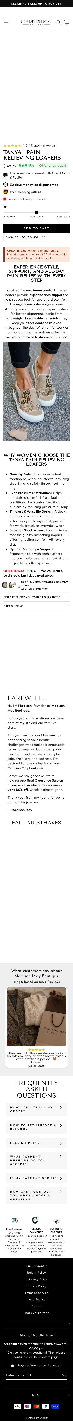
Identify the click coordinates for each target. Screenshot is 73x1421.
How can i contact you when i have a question (31, 1195)
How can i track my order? (31, 1109)
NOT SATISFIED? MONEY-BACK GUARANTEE (32, 597)
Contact (36, 1306)
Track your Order (36, 1313)
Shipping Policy (36, 1279)
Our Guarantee (36, 1266)
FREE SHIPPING (14, 606)
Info (35, 1394)
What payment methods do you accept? (28, 1160)
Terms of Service (36, 1293)
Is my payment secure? (34, 1178)
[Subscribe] (64, 1375)
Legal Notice (37, 1299)
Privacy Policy (36, 1286)
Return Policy (36, 1272)
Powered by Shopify (36, 1417)
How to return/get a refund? (33, 1127)
